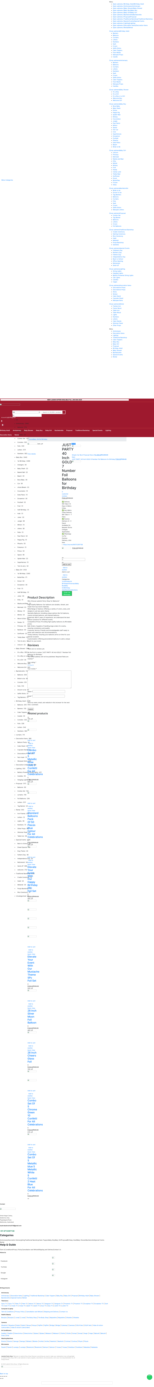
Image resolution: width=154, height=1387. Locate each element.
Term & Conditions (6, 1249)
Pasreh (3, 1347)
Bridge (52, 1325)
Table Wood (117, 312)
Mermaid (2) (21, 607)
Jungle (115, 121)
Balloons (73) (21, 427)
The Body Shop (31, 1317)
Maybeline (53, 1317)
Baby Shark (116, 108)
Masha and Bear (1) (23, 603)
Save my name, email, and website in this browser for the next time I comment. (49, 704)
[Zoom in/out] (6, 1376)
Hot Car (115, 130)
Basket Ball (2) (22, 472)
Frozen (115, 182)
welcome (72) (21, 870)
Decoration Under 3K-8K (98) (26, 765)
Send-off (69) (21, 866)
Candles (115, 86)
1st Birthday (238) (23, 461)
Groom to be (117, 192)
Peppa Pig (116, 112)
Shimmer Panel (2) (23, 832)
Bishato (28, 1341)
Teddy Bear (116, 174)
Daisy (115, 185)
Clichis (63, 1333)
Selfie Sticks (117, 48)
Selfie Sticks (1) (22, 693)
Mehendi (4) (21, 885)
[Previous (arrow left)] (0, 1378)
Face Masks (117, 52)
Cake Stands (117, 321)
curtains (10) (21, 795)
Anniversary (136, 6)
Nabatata (87, 1347)
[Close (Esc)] (0, 1376)
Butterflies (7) (21, 577)
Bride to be (116, 190)
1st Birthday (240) (23, 573)
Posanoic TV (68, 1303)
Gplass (36, 1333)
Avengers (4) (21, 465)
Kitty (114, 161)
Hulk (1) (19, 513)
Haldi (114, 238)
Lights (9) (20, 821)
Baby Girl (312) (21, 570)
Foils (114, 201)
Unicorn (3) (21, 645)
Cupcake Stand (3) (23, 750)
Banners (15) (21, 708)
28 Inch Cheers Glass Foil (32, 1057)
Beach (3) (20, 476)
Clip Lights (116, 277)
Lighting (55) (20, 768)
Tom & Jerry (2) (22, 566)
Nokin (18, 1325)
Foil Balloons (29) (23, 798)
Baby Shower (137, 8)
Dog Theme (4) (22, 851)
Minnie (115, 163)
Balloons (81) (21, 705)
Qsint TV (30, 1306)
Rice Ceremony (118, 236)
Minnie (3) (20, 615)
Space (115, 127)
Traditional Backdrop (145, 19)
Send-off (116, 265)
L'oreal (17, 1317)
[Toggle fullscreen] (4, 1376)
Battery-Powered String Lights (123, 275)
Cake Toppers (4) (23, 712)
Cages (115, 282)
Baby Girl (134, 12)
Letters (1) (20, 817)
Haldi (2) (20, 881)
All (17, 420)
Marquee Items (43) (23, 761)
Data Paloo (116, 142)
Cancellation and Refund (30, 1249)
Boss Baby (116, 106)
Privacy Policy (17, 1249)
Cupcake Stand (118, 298)
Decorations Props (119, 287)
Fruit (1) (19, 506)
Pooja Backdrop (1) (23, 888)
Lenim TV (57, 1306)
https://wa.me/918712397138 (73, 544)
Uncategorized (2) (22, 896)
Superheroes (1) (22, 562)
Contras (67, 1341)
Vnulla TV (14, 1306)
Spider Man (116, 115)
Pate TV (18, 1303)
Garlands (116, 245)
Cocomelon (117, 119)
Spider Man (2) (22, 558)
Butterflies (116, 180)
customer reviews (65, 494)
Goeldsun (71, 1347)
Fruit (114, 167)
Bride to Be (116, 147)
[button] (27, 654)
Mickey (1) (20, 611)
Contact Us (57, 1249)
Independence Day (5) (24, 858)
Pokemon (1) (21, 547)
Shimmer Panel (118, 323)
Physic (80, 1341)
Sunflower (116, 176)
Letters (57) (21, 450)
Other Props (117, 325)
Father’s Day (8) (22, 855)
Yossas (58, 1347)
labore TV (32, 1303)
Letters (115, 40)
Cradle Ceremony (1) (24, 877)
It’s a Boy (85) (21, 652)
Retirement (116, 263)
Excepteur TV (88, 1303)
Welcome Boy (117, 98)
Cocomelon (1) (22, 491)
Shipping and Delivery (45, 1249)
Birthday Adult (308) (23, 701)
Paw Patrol (116, 123)
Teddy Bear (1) (22, 637)
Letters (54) (21, 727)
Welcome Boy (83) (23, 663)
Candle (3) (20, 716)
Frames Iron (117, 306)
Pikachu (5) (21, 543)
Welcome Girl (117, 100)
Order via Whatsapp (67, 593)
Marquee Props (118, 55)
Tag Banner (116, 217)
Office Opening (118, 261)
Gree (3, 1335)
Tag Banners (117, 195)
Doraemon (116, 136)
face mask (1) (21, 757)
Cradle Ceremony (119, 232)
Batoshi (96, 1333)
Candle (115, 57)
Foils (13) (20, 686)
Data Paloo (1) (22, 495)
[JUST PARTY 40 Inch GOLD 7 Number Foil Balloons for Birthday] (72, 444)
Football (115, 138)
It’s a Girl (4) (21, 660)
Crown (115, 46)
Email (30, 696)
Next (73, 457)
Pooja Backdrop (118, 242)
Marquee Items (118, 300)
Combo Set (116, 215)
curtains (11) (20, 735)
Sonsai (74, 1333)
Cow (114, 132)
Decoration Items (142, 25)
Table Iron (116, 310)
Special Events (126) (23, 840)
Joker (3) (20, 517)
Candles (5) (21, 776)
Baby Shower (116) (22, 648)
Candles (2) (21, 435)
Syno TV (4, 1303)
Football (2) (21, 502)
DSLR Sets (79, 1325)
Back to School (118, 259)
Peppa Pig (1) (21, 540)
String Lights (117, 271)
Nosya (29, 1325)
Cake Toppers (117, 50)
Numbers (116, 42)
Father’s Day (117, 255)
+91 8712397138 (7, 1231)
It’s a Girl (116, 94)
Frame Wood (117, 308)
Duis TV (43, 1306)
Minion (115, 125)
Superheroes (117, 134)
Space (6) (20, 555)
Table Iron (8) (21, 836)
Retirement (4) (22, 862)
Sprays (115, 294)
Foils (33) (20, 446)
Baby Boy (134, 10)
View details (32, 454)
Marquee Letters (118, 210)
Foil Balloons (117, 226)
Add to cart (66, 564)
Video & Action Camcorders (20, 1327)
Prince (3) (20, 551)
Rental (131, 27)
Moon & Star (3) (22, 618)
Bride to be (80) (22, 678)
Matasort (49, 1333)
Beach (115, 145)
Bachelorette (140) (22, 671)
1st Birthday (43, 439)
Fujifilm (40, 1325)
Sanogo (16, 1341)
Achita (41, 1341)
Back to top (4, 1373)
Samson (45, 1347)
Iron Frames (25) (22, 813)
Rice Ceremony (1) (23, 892)
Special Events (139, 21)
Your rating (32, 662)
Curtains (116, 37)
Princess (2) (21, 626)
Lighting (132, 23)
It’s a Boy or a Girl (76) (24, 656)
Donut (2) (20, 581)
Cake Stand (117, 296)
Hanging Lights (118, 273)
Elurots (3, 1341)
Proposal (133, 17)
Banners (115, 33)
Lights (115, 315)
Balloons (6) (21, 787)
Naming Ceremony (119, 234)
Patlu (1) (19, 532)
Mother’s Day (117, 252)
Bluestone (30, 1347)
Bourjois (4, 1317)
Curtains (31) (21, 682)
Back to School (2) (23, 843)
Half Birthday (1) (22, 510)
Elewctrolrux (18, 1333)
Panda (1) (20, 622)
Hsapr (86, 1333)
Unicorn (115, 152)
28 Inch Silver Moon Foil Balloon (32, 1016)
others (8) (20, 528)
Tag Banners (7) (22, 697)
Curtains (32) (21, 442)
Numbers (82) (21, 453)
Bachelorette (137, 15)
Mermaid (116, 157)
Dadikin (3, 1333)
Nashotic (53, 1341)
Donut (115, 178)
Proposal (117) (21, 783)
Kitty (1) (19, 600)
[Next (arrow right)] (2, 1378)
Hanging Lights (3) (23, 780)
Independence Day (119, 257)
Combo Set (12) (22, 438)
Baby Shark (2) (22, 468)
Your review (32, 669)
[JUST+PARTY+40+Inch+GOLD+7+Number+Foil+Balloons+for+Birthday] (73, 444)
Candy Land (117, 172)
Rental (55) (20, 810)
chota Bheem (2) (22, 487)
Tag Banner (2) (22, 806)
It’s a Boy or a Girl (119, 96)
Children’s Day (117, 250)
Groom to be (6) (22, 690)
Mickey (115, 117)
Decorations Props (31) (25, 753)
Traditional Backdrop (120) (25, 873)
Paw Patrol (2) (22, 536)
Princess (115, 155)
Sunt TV (7, 1306)
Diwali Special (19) (23, 847)
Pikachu (115, 140)
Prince (115, 110)
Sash (114, 44)
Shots (115, 292)
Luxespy (16, 1347)
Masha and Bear (118, 159)
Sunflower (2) (21, 633)
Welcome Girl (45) (23, 667)
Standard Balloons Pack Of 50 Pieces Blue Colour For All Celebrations (35, 825)
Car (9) (19, 483)
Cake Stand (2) (22, 746)
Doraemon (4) (21, 498)
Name (30, 691)
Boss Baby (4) (21, 480)
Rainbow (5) (21, 630)
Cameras (64, 1325)
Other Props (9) (22, 828)
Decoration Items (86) (23, 738)
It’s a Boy (116, 92)
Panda (115, 170)
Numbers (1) (21, 825)
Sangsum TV (49, 1303)
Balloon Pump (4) (23, 742)
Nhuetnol (4, 1325)
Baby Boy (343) (21, 457)
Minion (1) (20, 525)
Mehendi (116, 240)
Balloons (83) (21, 675)
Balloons (116, 35)
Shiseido (69, 1317)
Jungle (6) (20, 521)
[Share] (2, 1376)
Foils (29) (20, 723)
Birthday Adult (139, 4)
